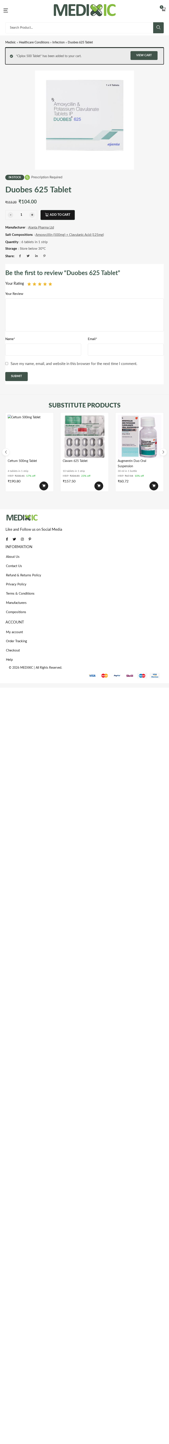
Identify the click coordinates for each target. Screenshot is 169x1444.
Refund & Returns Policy (23, 575)
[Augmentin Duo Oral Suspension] (139, 436)
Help (9, 659)
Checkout (13, 650)
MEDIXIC (26, 667)
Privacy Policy (16, 584)
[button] (163, 10)
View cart (144, 55)
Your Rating (14, 283)
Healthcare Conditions (34, 42)
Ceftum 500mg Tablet (22, 461)
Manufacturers (16, 603)
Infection (58, 42)
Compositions (16, 612)
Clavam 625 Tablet (75, 461)
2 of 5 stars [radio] (34, 284)
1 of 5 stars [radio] (29, 284)
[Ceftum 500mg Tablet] (29, 436)
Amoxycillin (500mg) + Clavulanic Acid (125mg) (69, 234)
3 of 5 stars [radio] (40, 284)
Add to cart (60, 214)
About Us (13, 556)
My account (14, 632)
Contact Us (14, 566)
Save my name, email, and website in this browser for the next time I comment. (74, 364)
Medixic (10, 42)
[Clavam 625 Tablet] (84, 436)
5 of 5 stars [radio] (50, 284)
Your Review (14, 294)
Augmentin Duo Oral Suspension (132, 464)
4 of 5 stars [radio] (45, 284)
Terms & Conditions (20, 593)
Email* (92, 339)
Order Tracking (16, 641)
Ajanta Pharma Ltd (41, 227)
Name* (10, 339)
